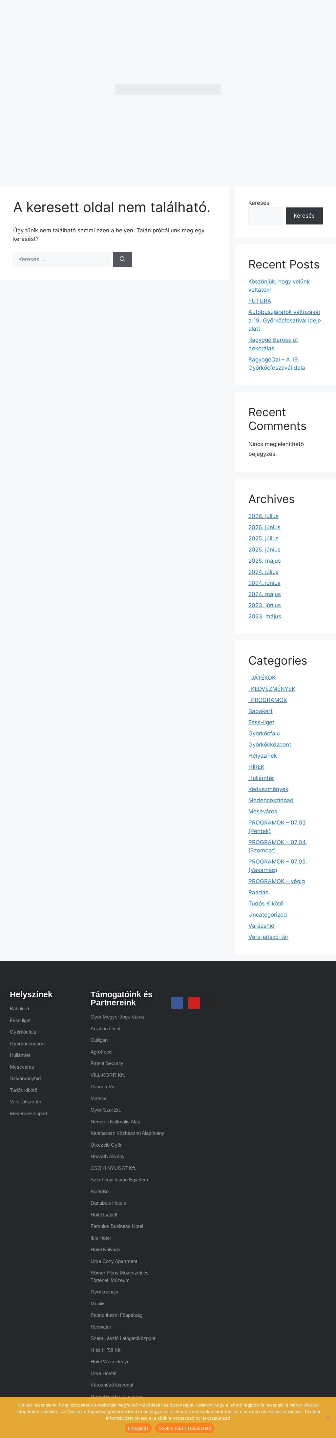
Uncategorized (267, 914)
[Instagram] (211, 1003)
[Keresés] (122, 259)
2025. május (264, 560)
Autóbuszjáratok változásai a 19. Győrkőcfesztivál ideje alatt (284, 320)
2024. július (263, 572)
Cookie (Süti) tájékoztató (184, 1428)
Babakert (260, 711)
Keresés (258, 203)
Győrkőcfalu (264, 733)
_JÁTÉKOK (262, 677)
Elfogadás (138, 1428)
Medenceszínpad (271, 800)
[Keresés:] (63, 259)
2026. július (263, 516)
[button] (167, 89)
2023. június (264, 605)
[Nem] (328, 1417)
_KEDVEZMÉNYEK (271, 689)
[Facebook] (177, 1003)
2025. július (263, 538)
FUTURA (259, 301)
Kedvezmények (268, 789)
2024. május (264, 594)
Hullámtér (261, 778)
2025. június (264, 549)
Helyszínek (262, 755)
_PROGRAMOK (267, 700)
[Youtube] (194, 1003)
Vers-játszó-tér (268, 937)
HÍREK (256, 767)
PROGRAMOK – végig (276, 881)
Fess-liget (261, 722)
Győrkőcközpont (269, 744)
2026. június (264, 527)
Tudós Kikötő (265, 903)
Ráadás (258, 892)
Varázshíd (261, 926)
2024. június (264, 583)
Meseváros (262, 811)
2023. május (264, 616)
